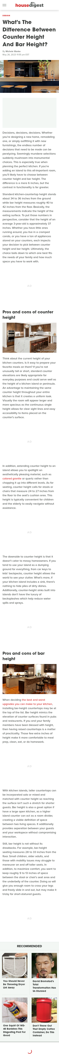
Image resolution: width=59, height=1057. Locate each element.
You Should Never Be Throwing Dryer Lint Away (14, 984)
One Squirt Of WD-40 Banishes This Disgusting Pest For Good (14, 1031)
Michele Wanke (13, 51)
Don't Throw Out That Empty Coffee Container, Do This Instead (44, 1031)
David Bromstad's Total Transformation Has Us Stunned (44, 986)
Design (6, 15)
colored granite (12, 478)
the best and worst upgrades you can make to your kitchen (27, 702)
